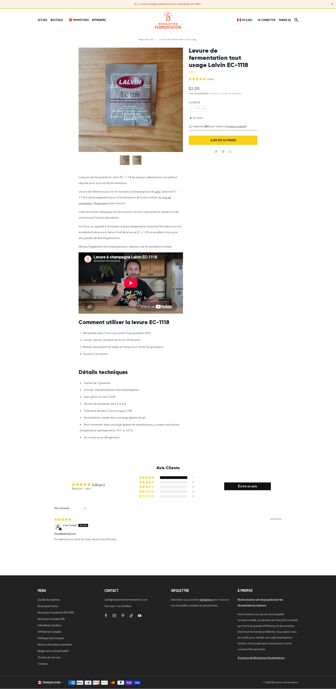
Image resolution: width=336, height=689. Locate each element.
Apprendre (99, 20)
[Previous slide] (86, 100)
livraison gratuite (236, 126)
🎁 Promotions (79, 20)
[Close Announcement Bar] (332, 4)
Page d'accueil (146, 39)
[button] (197, 79)
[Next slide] (175, 100)
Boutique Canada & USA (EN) (56, 612)
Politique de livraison (51, 638)
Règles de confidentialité (53, 651)
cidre (157, 191)
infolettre (206, 599)
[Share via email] (230, 152)
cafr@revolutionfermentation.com (126, 599)
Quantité (194, 102)
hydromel (101, 203)
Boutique (57, 20)
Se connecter (266, 20)
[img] (62, 519)
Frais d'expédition (198, 93)
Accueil (43, 20)
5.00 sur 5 (98, 484)
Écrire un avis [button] (247, 486)
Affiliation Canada (49, 631)
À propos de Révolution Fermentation (261, 657)
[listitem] (168, 4)
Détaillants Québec (50, 625)
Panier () (285, 20)
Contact (43, 663)
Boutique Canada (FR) (51, 619)
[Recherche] (296, 20)
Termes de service (49, 657)
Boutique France (48, 606)
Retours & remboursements (55, 644)
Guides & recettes (49, 599)
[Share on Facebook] (216, 152)
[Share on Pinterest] (223, 152)
